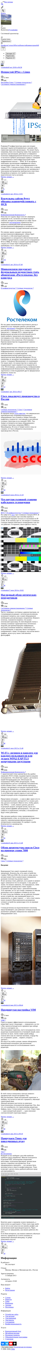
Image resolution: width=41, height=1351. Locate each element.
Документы (9, 1320)
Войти (7, 1288)
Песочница (9, 1307)
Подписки (10, 58)
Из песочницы (6, 1154)
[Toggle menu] (2, 2)
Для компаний (10, 1318)
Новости (23, 45)
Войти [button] (3, 13)
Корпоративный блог (13, 1331)
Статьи (11, 45)
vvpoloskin (5, 67)
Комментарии (32, 45)
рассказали (11, 328)
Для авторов (9, 1316)
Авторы (8, 1305)
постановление (15, 222)
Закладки (10, 53)
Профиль (4, 45)
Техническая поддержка (23, 1347)
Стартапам (9, 1339)
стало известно (19, 413)
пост (13, 515)
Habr (13, 1349)
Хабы (7, 1301)
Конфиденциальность (13, 1324)
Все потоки (8, 2)
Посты (17, 45)
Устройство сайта (11, 1314)
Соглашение (9, 1322)
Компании (9, 1303)
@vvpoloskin (12, 30)
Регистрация (10, 1290)
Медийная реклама (12, 1333)
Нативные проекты (12, 1335)
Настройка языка (7, 1347)
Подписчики (10, 56)
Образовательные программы (16, 1337)
